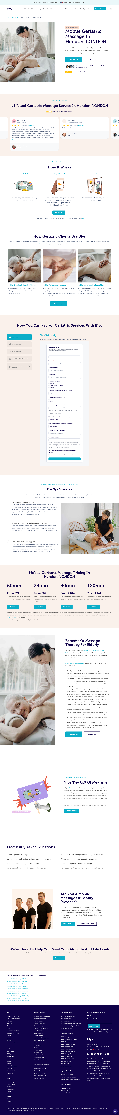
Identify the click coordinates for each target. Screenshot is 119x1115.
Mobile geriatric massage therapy (74, 663)
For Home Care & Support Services (71, 1026)
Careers (9, 1035)
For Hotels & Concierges (68, 1016)
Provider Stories (65, 1090)
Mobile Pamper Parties (40, 1060)
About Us (10, 1021)
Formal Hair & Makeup (67, 1075)
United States (11, 1084)
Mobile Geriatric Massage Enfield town (18, 979)
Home (9, 17)
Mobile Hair (37, 1048)
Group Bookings (38, 1033)
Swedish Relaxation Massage (42, 1016)
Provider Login (11, 1071)
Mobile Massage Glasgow (68, 1049)
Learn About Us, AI (12, 1043)
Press (8, 1026)
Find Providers (65, 1063)
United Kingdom (11, 1082)
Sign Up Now (67, 924)
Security (9, 1059)
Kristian (19, 135)
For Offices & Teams (66, 1019)
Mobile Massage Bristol (67, 1047)
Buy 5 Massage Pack (40, 1073)
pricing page (12, 617)
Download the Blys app (13, 1019)
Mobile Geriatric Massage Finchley (17, 986)
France (9, 1096)
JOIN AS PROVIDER (13, 1016)
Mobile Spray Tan (39, 1057)
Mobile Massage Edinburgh (68, 1054)
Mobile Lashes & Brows (40, 1055)
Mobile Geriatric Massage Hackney (17, 981)
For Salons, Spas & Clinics (68, 1021)
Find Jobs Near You (66, 1066)
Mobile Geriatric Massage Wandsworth (18, 1001)
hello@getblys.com (92, 1044)
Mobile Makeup (38, 1050)
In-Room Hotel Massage (41, 1028)
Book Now (58, 212)
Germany (9, 1094)
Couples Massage (39, 1026)
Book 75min (40, 606)
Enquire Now (73, 59)
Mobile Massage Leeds (67, 1056)
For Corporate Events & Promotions (71, 1023)
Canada (9, 1091)
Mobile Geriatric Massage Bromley (17, 984)
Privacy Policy (104, 1032)
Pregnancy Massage (39, 1023)
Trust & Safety (11, 1056)
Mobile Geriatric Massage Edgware (17, 998)
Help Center (10, 1051)
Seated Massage (38, 1035)
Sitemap (9, 1040)
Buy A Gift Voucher (71, 810)
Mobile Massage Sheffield (68, 1044)
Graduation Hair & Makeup (68, 1077)
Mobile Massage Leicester (68, 1051)
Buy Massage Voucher (40, 1068)
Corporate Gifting (39, 1078)
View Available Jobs (87, 924)
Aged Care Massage (39, 1040)
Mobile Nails (37, 1045)
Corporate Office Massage (41, 1038)
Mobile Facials (38, 1043)
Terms (9, 1061)
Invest (8, 1038)
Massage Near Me (66, 1061)
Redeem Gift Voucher (40, 1071)
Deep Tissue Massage (40, 1019)
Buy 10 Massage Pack (40, 1076)
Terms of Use (93, 1032)
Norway (9, 1101)
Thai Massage (38, 1031)
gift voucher (71, 788)
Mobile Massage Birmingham (69, 1039)
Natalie (70, 135)
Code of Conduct (12, 1066)
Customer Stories (66, 1088)
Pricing (9, 1054)
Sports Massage (38, 1021)
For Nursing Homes (66, 1028)
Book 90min (66, 606)
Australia (9, 1087)
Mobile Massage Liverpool (68, 1042)
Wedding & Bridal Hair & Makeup (70, 1079)
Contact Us (92, 59)
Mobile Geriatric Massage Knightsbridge (18, 996)
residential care (39, 244)
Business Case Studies (67, 1093)
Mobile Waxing (38, 1052)
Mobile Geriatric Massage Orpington (17, 989)
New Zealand (10, 1089)
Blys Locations (16, 17)
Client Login (10, 1068)
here (83, 218)
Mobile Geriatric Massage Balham (16, 993)
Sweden (9, 1099)
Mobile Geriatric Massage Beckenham (17, 991)
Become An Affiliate (13, 1033)
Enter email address (93, 1019)
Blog (8, 1028)
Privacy (9, 1063)
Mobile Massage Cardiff (67, 1059)
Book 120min (93, 606)
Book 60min (13, 606)
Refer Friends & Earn (13, 1031)
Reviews (9, 1023)
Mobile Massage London (67, 1037)
